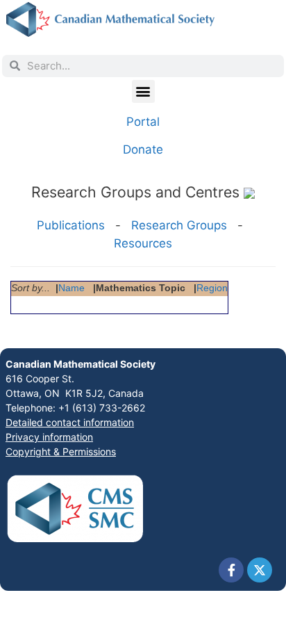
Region (212, 288)
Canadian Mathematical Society (80, 364)
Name (71, 288)
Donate (143, 149)
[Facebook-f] (231, 569)
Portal (143, 122)
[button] (143, 91)
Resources (143, 243)
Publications (71, 225)
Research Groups (179, 225)
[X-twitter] (259, 569)
